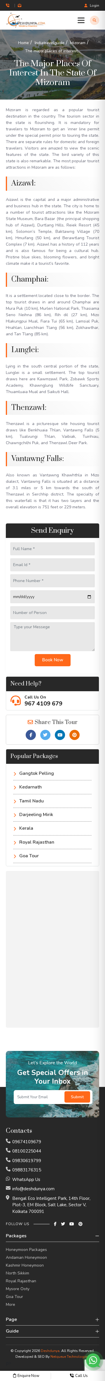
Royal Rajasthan (36, 842)
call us (81, 1375)
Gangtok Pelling (36, 773)
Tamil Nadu (31, 801)
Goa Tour (29, 856)
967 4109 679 (43, 703)
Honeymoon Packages (26, 1249)
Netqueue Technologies (69, 1356)
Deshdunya (50, 1350)
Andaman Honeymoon (26, 1257)
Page (11, 1319)
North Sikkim (17, 1273)
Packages (16, 1236)
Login (94, 5)
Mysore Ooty (17, 1289)
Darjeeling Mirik (36, 814)
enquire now (28, 1375)
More (10, 1304)
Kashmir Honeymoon (25, 1265)
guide (12, 1331)
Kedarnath (30, 787)
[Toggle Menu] (82, 20)
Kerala (26, 828)
